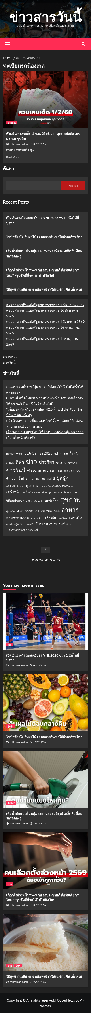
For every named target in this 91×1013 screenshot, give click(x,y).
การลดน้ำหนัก (70, 453)
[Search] (83, 44)
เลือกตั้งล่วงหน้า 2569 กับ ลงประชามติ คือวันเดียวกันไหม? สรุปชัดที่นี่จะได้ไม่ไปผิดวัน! (43, 272)
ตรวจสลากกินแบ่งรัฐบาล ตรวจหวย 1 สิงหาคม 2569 (45, 321)
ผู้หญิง (62, 478)
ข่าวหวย (12, 122)
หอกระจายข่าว (45, 559)
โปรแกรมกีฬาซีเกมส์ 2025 (54, 524)
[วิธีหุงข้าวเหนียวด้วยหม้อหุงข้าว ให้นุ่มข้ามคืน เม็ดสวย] (45, 942)
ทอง (32, 479)
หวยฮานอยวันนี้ (50, 511)
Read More (12, 157)
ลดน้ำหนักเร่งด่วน (31, 492)
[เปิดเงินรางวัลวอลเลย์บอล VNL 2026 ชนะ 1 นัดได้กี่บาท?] (45, 621)
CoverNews (66, 1000)
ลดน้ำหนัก (13, 492)
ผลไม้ (51, 478)
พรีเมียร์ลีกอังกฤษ (15, 486)
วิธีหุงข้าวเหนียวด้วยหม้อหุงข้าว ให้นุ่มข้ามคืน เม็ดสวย (44, 289)
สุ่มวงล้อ (10, 511)
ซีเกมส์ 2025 (72, 471)
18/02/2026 (39, 742)
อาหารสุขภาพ (17, 518)
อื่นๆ (18, 965)
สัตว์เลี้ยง (51, 501)
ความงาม (52, 470)
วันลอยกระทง (70, 492)
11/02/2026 (39, 823)
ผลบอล (40, 479)
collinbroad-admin (19, 144)
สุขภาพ (70, 499)
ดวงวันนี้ (9, 362)
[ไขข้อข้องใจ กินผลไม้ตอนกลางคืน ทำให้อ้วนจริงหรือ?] (45, 702)
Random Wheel (14, 453)
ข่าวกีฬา (46, 462)
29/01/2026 (39, 981)
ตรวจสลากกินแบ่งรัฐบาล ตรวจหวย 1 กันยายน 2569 (45, 305)
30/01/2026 (39, 905)
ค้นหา (8, 168)
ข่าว (31, 461)
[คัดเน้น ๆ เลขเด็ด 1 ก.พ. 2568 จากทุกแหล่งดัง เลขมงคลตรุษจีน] (45, 99)
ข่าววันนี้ (15, 470)
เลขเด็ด (75, 517)
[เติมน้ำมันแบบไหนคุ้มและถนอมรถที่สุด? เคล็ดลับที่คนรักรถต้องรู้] (45, 779)
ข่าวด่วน (61, 462)
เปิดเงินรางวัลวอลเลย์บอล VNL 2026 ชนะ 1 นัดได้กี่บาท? (42, 220)
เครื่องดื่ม (49, 518)
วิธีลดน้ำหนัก (15, 501)
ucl (56, 453)
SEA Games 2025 (38, 453)
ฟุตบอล (32, 485)
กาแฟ (10, 462)
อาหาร (70, 509)
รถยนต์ (11, 802)
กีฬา (20, 462)
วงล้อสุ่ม (57, 492)
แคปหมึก (29, 524)
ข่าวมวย (72, 462)
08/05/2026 (39, 665)
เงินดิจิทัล (62, 518)
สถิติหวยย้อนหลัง (34, 501)
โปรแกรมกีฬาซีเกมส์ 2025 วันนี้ (22, 529)
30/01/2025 (39, 144)
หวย (20, 510)
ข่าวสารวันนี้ (45, 17)
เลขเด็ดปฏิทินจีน (14, 524)
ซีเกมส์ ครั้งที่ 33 (17, 479)
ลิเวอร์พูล (47, 492)
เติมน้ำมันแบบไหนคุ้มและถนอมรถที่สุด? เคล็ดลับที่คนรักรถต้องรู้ (44, 253)
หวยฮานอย (32, 511)
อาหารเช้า (36, 518)
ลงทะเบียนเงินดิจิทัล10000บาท (57, 486)
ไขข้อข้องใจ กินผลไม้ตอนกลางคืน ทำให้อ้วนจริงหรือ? (44, 237)
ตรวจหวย (10, 356)
